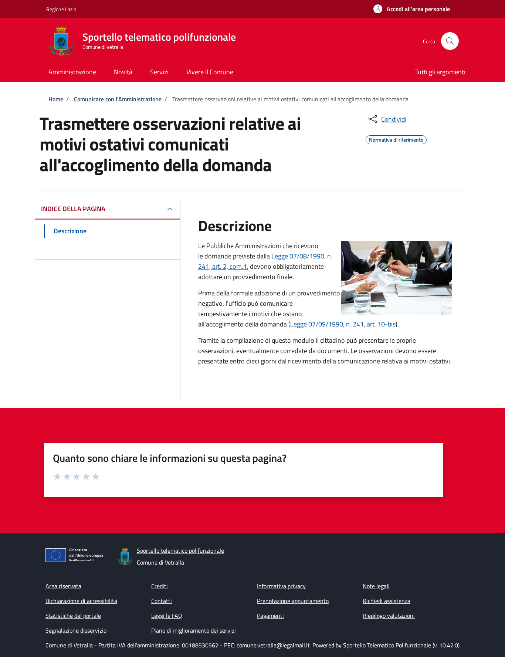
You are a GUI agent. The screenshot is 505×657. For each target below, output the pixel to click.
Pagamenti (270, 615)
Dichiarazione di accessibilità (81, 600)
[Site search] (450, 41)
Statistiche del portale (73, 615)
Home (55, 99)
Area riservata (63, 586)
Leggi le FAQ (166, 615)
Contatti (161, 600)
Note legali (376, 586)
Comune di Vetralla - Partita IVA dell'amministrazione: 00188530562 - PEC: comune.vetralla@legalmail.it (177, 645)
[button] (412, 9)
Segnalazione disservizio (75, 630)
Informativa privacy (281, 586)
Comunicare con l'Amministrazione (118, 99)
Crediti (159, 586)
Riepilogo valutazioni (389, 615)
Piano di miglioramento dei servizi (193, 630)
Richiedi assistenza (386, 600)
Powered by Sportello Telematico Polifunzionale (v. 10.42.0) (386, 645)
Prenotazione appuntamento (293, 600)
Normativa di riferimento (396, 139)
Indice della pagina (73, 209)
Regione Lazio (61, 9)
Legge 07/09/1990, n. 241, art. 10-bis (343, 324)
